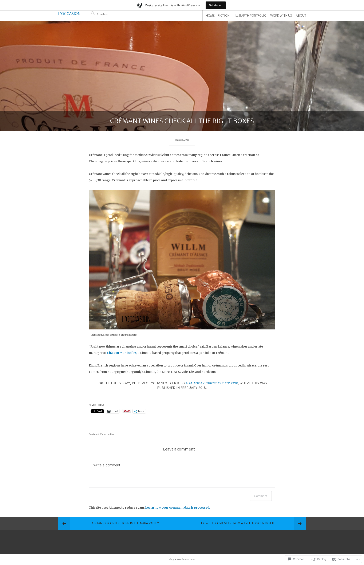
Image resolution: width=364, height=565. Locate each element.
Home (210, 15)
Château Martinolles (121, 353)
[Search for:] (109, 14)
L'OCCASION (69, 13)
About (301, 15)
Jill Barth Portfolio (249, 15)
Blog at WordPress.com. (182, 559)
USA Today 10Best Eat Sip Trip (212, 383)
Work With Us (281, 15)
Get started (215, 5)
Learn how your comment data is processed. (177, 507)
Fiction (224, 15)
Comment (260, 496)
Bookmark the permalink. (101, 434)
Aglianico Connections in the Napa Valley (125, 523)
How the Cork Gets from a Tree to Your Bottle (239, 523)
